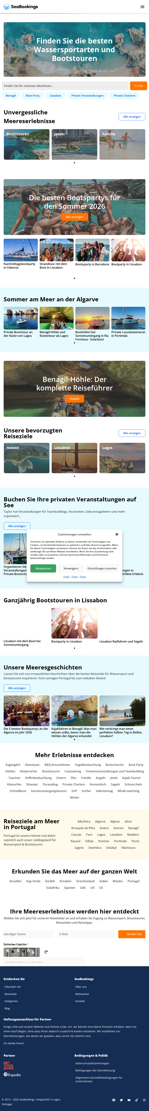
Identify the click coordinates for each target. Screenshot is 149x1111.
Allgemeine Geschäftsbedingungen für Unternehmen (98, 1079)
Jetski (59, 133)
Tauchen (14, 778)
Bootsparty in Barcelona (92, 264)
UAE (83, 888)
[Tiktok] (137, 1100)
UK (92, 888)
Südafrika (52, 888)
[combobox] (65, 85)
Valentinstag (104, 791)
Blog (7, 1008)
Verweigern (71, 568)
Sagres (79, 848)
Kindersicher (28, 771)
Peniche (103, 841)
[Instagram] (144, 1100)
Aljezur (115, 821)
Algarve (100, 821)
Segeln (115, 784)
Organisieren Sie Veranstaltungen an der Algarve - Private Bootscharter (26, 570)
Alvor (128, 821)
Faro (89, 835)
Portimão (120, 841)
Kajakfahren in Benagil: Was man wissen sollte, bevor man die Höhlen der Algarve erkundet (73, 732)
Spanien (69, 888)
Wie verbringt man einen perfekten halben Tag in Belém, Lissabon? (120, 732)
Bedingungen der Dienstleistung (95, 1070)
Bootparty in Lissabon (126, 264)
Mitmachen (82, 994)
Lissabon (62, 447)
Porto (135, 841)
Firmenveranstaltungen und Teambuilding (115, 771)
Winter (74, 797)
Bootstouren (18, 133)
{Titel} (66, 576)
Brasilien (16, 881)
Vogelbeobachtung (88, 765)
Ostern (61, 778)
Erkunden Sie (13, 986)
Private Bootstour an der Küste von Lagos (18, 334)
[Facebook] (114, 1100)
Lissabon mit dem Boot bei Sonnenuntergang (22, 643)
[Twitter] (121, 1100)
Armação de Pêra (83, 828)
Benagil (133, 828)
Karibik (50, 881)
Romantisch (98, 784)
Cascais (76, 835)
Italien (103, 881)
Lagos (107, 447)
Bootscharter (115, 765)
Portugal (133, 881)
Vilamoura (128, 848)
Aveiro (104, 828)
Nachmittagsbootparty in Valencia (19, 266)
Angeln (100, 778)
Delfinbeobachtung (38, 778)
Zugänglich (12, 765)
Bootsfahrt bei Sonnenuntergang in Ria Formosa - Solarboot (91, 335)
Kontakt (80, 1001)
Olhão (89, 841)
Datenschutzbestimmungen (92, 1063)
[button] (117, 534)
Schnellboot (18, 791)
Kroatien (65, 881)
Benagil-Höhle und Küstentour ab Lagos (54, 334)
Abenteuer (32, 765)
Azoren (119, 828)
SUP (74, 791)
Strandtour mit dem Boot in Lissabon (53, 266)
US (101, 888)
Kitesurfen (14, 784)
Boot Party (136, 765)
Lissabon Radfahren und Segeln (121, 641)
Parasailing (50, 784)
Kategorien (11, 1001)
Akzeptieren (43, 568)
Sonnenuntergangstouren (49, 791)
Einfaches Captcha (16, 944)
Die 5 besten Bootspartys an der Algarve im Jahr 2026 (26, 730)
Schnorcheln (133, 784)
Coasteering (73, 771)
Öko (73, 778)
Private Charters (74, 784)
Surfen (86, 791)
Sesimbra (94, 848)
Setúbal (111, 848)
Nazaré (75, 841)
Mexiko (118, 881)
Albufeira (84, 821)
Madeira (133, 835)
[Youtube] (129, 1100)
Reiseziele (11, 994)
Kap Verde (33, 881)
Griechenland (85, 881)
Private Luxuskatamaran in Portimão (128, 334)
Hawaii (13, 447)
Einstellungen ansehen (102, 568)
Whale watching (128, 791)
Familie (109, 133)
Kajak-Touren (131, 778)
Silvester (32, 784)
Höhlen (10, 771)
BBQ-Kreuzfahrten (57, 765)
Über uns (81, 986)
